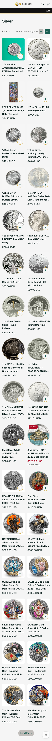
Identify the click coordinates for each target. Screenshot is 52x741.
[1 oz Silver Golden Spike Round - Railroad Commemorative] (13, 306)
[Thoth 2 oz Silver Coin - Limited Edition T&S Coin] (13, 695)
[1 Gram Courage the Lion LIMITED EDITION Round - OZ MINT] (38, 49)
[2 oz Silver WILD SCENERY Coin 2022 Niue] (13, 435)
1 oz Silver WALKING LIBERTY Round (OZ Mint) (13, 239)
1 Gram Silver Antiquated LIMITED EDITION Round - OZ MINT (13, 68)
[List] (41, 31)
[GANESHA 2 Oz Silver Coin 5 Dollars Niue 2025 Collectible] (38, 610)
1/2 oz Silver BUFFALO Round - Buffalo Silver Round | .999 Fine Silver (12, 196)
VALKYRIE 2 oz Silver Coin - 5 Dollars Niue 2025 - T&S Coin (38, 543)
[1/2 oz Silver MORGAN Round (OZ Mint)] (13, 135)
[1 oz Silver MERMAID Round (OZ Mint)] (38, 306)
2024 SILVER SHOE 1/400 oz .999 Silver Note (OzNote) (13, 110)
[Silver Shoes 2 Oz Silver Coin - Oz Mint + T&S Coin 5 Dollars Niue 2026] (13, 610)
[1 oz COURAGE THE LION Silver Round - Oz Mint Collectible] (38, 392)
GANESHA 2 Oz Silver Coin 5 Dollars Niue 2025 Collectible (38, 628)
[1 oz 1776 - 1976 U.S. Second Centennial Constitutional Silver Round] (13, 349)
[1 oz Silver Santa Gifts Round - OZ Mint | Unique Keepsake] (38, 263)
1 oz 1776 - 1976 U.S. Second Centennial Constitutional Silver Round (13, 368)
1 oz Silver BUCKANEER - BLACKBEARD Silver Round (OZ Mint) (38, 368)
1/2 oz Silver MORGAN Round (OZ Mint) (13, 153)
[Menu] (4, 4)
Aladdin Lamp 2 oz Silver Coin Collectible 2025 (37, 714)
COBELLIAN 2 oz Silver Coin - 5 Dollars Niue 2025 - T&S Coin (13, 585)
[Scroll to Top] (47, 726)
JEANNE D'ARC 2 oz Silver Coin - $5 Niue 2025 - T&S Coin (13, 499)
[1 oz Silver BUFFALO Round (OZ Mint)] (38, 221)
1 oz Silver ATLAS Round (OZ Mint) (11, 280)
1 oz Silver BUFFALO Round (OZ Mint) (38, 237)
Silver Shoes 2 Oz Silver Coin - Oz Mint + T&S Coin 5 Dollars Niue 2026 (13, 628)
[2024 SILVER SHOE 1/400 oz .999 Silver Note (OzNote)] (13, 92)
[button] (43, 4)
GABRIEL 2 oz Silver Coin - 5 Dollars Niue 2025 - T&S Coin (38, 585)
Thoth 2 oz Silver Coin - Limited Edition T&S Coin (11, 714)
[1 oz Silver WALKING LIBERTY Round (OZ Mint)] (13, 221)
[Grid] (47, 31)
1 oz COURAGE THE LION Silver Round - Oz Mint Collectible (38, 410)
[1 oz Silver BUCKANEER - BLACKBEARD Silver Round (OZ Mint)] (38, 349)
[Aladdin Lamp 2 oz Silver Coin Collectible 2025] (38, 695)
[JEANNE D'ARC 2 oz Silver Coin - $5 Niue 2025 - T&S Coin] (13, 481)
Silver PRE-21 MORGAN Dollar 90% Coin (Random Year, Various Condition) (38, 196)
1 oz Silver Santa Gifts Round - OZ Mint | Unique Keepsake (36, 282)
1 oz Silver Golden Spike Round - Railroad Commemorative (11, 325)
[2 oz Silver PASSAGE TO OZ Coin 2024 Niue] (38, 481)
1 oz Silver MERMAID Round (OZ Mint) (38, 323)
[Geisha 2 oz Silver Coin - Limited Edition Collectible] (13, 652)
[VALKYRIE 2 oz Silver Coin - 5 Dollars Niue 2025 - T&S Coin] (38, 524)
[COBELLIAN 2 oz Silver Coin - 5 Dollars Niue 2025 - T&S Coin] (13, 567)
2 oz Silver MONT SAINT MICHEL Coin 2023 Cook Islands (38, 453)
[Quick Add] (20, 56)
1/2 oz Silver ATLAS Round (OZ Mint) (38, 109)
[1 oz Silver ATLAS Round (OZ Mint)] (13, 263)
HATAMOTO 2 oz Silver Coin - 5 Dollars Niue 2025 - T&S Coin (13, 543)
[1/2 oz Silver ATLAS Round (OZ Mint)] (38, 92)
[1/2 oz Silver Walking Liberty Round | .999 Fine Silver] (38, 135)
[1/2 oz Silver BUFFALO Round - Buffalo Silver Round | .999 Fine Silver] (13, 178)
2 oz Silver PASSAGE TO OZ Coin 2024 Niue (36, 499)
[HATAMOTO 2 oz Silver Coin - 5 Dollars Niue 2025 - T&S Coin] (13, 524)
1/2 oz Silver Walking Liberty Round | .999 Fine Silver (37, 154)
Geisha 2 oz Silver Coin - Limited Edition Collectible (12, 671)
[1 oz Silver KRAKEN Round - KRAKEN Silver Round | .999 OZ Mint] (13, 392)
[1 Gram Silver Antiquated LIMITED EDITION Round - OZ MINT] (13, 49)
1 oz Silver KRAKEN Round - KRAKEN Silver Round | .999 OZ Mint (12, 411)
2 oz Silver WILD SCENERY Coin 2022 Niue (11, 453)
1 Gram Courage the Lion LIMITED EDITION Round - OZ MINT (38, 68)
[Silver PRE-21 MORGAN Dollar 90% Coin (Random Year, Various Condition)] (38, 178)
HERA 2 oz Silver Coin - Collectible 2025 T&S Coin (36, 671)
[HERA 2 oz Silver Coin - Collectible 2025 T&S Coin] (38, 652)
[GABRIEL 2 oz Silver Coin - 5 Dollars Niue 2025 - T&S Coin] (38, 567)
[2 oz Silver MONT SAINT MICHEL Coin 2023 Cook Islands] (38, 435)
